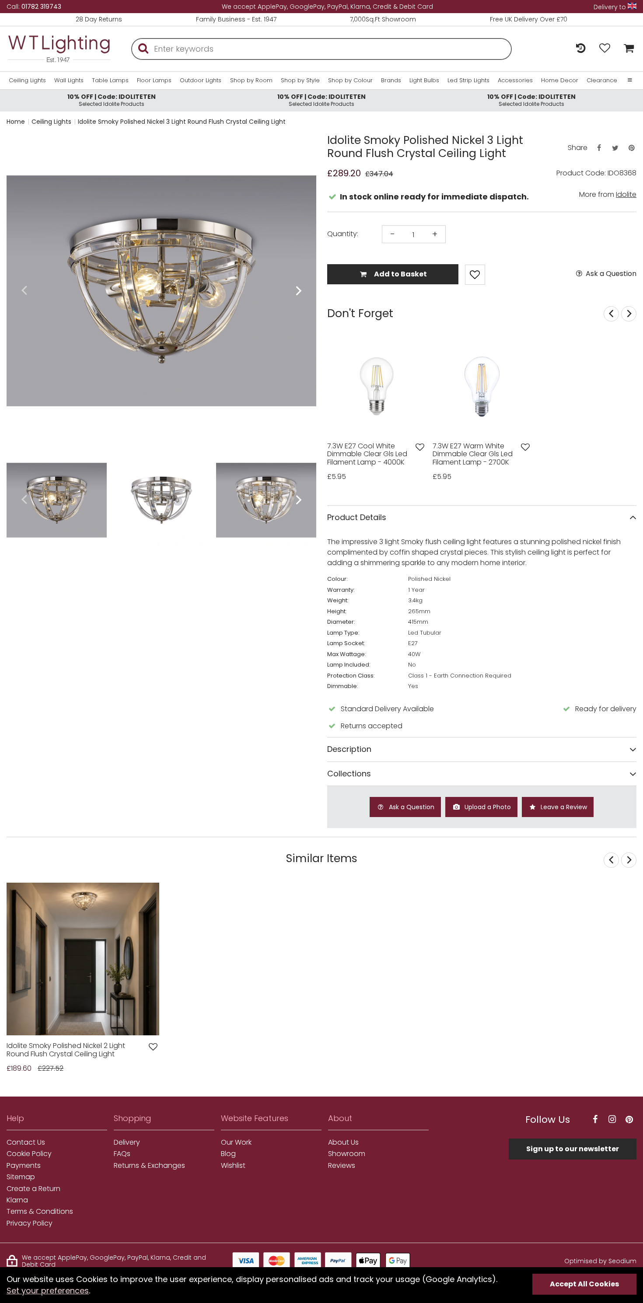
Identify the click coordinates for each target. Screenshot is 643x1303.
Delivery (127, 1142)
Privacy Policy (29, 1223)
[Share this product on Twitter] (615, 148)
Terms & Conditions (40, 1212)
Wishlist (233, 1166)
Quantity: (342, 234)
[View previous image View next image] (83, 959)
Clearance (602, 80)
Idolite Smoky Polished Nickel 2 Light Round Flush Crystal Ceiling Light (66, 1050)
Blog (228, 1154)
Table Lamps (110, 80)
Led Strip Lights (468, 80)
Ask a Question (610, 274)
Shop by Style (300, 80)
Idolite (626, 194)
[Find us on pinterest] (629, 1119)
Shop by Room (251, 80)
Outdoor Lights (200, 80)
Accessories (515, 80)
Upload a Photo (487, 807)
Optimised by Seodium (600, 1261)
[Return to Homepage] (59, 48)
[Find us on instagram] (612, 1119)
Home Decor (559, 80)
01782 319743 (41, 6)
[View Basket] (626, 48)
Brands (391, 80)
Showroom (346, 1154)
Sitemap (21, 1177)
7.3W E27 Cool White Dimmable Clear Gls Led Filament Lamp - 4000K (367, 454)
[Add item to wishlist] (475, 275)
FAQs (122, 1154)
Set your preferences (48, 1290)
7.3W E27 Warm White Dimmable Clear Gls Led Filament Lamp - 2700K (473, 454)
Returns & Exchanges (149, 1166)
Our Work (236, 1142)
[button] (24, 290)
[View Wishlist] (605, 48)
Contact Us (26, 1142)
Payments (24, 1166)
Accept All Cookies (584, 1284)
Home (16, 121)
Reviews (341, 1166)
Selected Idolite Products (111, 100)
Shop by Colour (350, 80)
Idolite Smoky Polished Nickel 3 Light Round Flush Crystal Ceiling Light (182, 121)
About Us (343, 1142)
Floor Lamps (154, 80)
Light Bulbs (424, 80)
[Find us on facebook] (595, 1119)
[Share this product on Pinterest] (631, 148)
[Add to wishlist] (420, 447)
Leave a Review (563, 807)
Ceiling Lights (27, 80)
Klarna (17, 1200)
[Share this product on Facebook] (599, 148)
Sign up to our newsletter (572, 1149)
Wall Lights (69, 80)
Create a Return (33, 1189)
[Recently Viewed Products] (581, 48)
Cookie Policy (29, 1154)
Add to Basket (400, 274)
